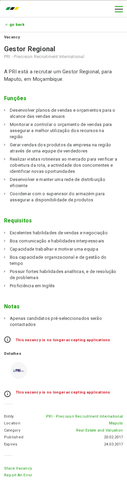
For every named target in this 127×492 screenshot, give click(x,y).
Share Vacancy (18, 468)
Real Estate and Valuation (99, 430)
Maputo (116, 423)
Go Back (17, 24)
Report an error (18, 475)
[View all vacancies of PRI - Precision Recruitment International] (18, 370)
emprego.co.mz (13, 9)
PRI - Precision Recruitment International (84, 416)
